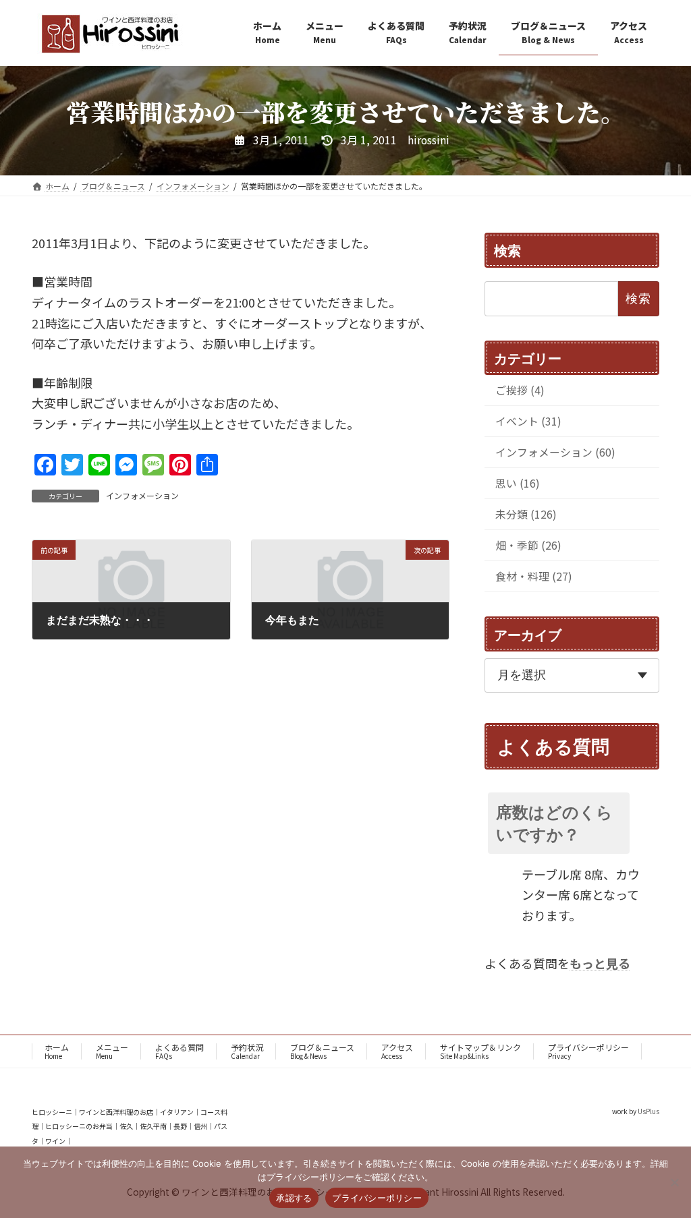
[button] (572, 822)
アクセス (397, 1051)
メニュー (112, 1051)
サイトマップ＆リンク (480, 1051)
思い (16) (517, 483)
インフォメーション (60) (555, 452)
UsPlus (648, 1111)
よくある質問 (179, 1051)
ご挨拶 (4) (520, 390)
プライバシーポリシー (588, 1051)
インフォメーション (142, 495)
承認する (294, 1197)
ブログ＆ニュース (322, 1051)
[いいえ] (674, 1182)
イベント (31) (528, 421)
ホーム (57, 1051)
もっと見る (600, 963)
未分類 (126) (526, 514)
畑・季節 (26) (528, 545)
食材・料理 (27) (533, 576)
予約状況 (247, 1051)
